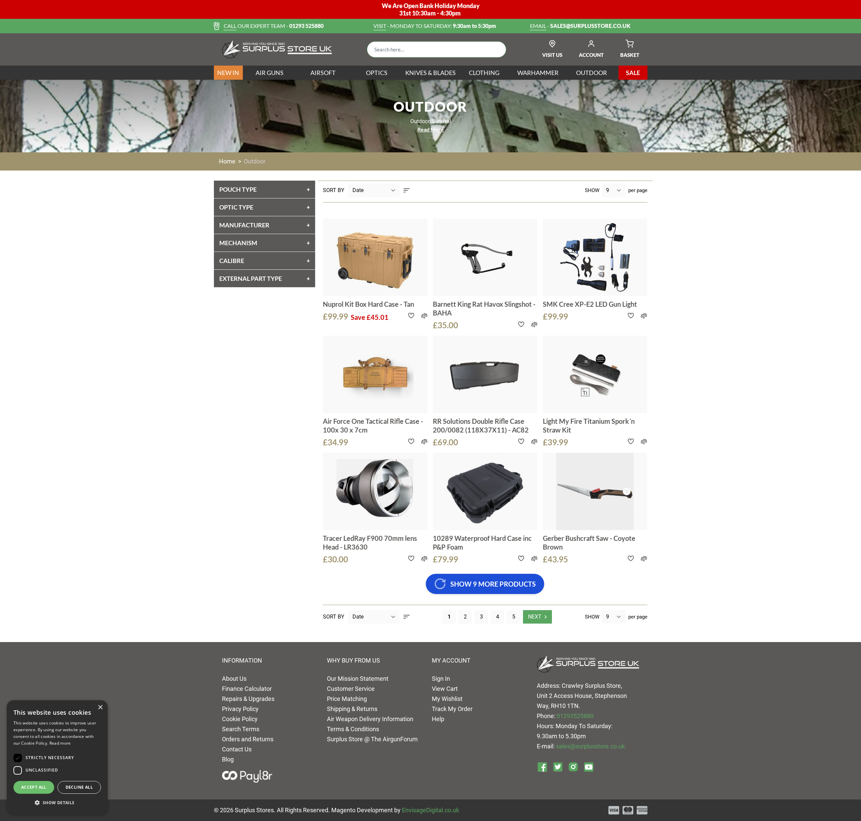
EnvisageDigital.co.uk (430, 810)
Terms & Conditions (353, 729)
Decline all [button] (79, 787)
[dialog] (57, 757)
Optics (376, 72)
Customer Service (351, 688)
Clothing (484, 72)
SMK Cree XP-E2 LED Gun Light (590, 304)
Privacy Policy (240, 708)
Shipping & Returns (352, 708)
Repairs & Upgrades (248, 698)
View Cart (445, 688)
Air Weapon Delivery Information (370, 718)
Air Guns (270, 72)
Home (227, 161)
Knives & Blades (430, 72)
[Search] (496, 49)
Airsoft (323, 72)
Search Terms (240, 729)
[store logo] (277, 49)
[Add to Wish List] (411, 316)
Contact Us (237, 749)
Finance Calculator (247, 688)
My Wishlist (447, 698)
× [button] (100, 707)
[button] (57, 803)
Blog (228, 759)
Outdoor (591, 72)
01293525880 (575, 715)
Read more (60, 743)
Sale (633, 72)
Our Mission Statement (357, 678)
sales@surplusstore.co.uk (590, 746)
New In (228, 72)
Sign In (441, 678)
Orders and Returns (247, 739)
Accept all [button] (33, 787)
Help (438, 718)
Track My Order (452, 708)
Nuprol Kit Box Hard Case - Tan (368, 304)
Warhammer (538, 72)
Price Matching (347, 698)
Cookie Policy (240, 718)
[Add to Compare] (424, 316)
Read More (430, 129)
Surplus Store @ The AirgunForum (372, 739)
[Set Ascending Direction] (407, 190)
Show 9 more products (493, 584)
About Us (234, 678)
